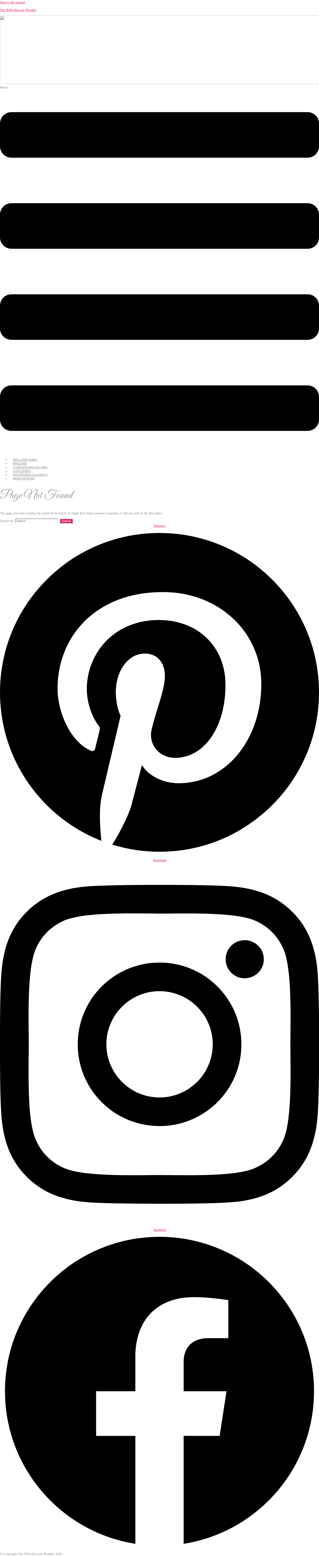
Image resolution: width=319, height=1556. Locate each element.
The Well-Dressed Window (18, 10)
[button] (159, 270)
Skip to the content (12, 2)
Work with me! (24, 478)
